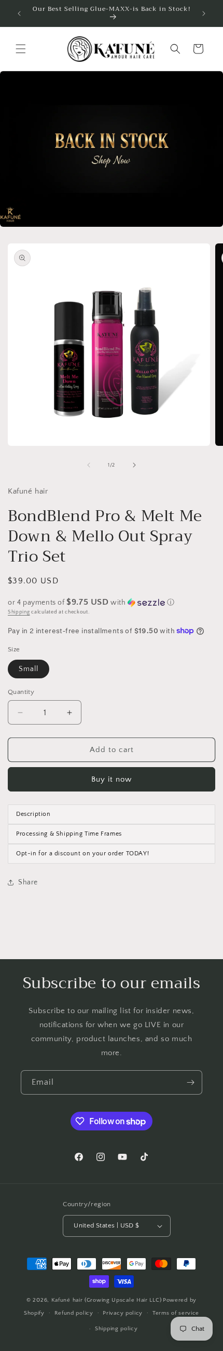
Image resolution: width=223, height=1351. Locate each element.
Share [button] (28, 882)
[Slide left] (88, 465)
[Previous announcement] (19, 13)
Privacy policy (123, 1313)
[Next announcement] (203, 13)
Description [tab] (33, 814)
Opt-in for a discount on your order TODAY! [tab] (82, 853)
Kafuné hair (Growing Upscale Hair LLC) (106, 1300)
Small (28, 669)
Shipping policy (116, 1329)
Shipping (19, 612)
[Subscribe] (190, 1082)
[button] (20, 48)
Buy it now (111, 779)
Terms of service (175, 1313)
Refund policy (73, 1313)
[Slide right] (134, 465)
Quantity (21, 691)
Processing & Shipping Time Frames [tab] (69, 833)
